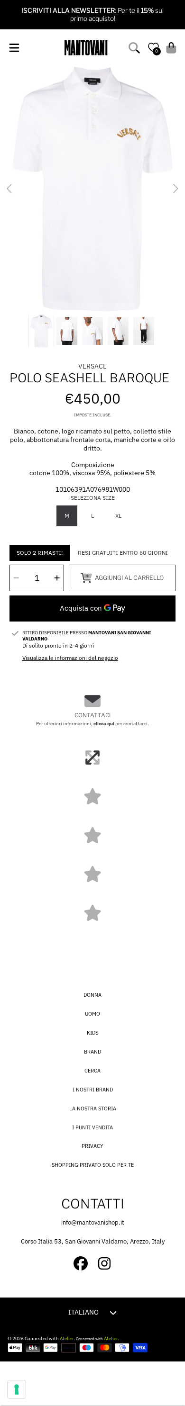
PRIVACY (92, 1146)
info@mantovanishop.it (92, 1222)
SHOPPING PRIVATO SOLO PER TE (93, 1165)
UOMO (92, 1013)
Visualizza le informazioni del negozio (70, 657)
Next (175, 189)
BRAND (92, 1051)
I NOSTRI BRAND (93, 1089)
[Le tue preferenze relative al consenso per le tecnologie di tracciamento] (17, 1389)
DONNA (92, 994)
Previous (10, 189)
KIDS (92, 1032)
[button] (14, 47)
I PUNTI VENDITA (92, 1127)
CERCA (92, 1070)
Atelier (67, 1338)
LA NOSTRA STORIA (92, 1108)
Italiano (83, 1311)
